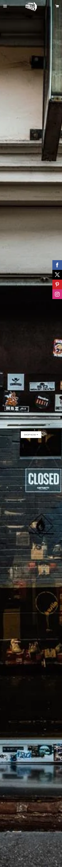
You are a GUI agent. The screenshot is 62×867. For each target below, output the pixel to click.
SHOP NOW (30, 434)
